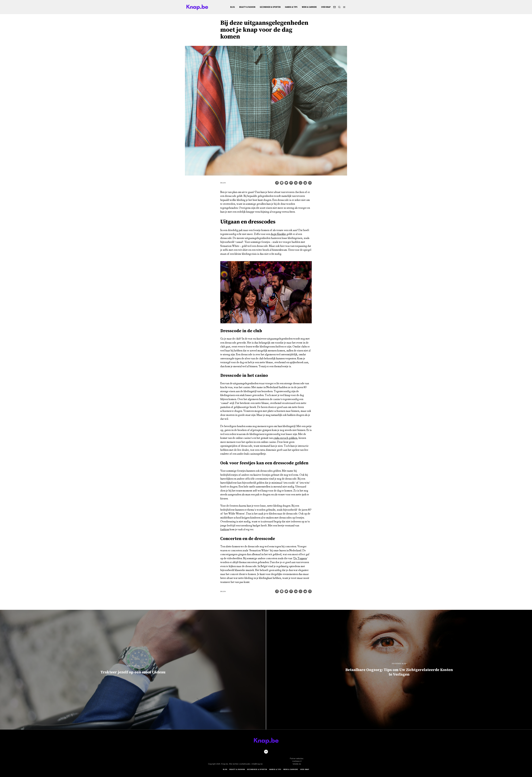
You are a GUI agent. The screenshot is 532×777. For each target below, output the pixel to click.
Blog (232, 7)
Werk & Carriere (309, 7)
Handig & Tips (291, 7)
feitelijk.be (297, 763)
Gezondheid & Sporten (270, 7)
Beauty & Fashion (247, 7)
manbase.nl (296, 761)
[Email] (334, 7)
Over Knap (326, 7)
